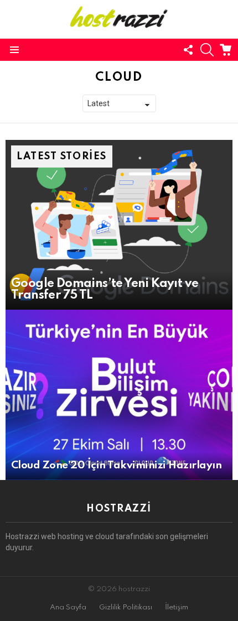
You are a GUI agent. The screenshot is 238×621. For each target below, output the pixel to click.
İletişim (176, 607)
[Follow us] (188, 50)
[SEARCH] (207, 50)
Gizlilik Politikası (125, 607)
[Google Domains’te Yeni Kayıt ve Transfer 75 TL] (119, 225)
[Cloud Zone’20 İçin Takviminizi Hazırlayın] (119, 395)
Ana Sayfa (68, 607)
